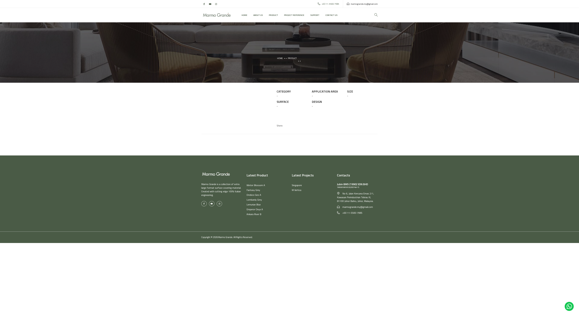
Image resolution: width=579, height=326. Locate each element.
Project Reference (294, 15)
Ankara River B (254, 214)
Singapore (297, 185)
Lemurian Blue (254, 204)
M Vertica (296, 190)
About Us (258, 15)
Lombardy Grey (254, 199)
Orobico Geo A (254, 195)
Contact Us (331, 15)
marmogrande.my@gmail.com (364, 3)
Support (314, 15)
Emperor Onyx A (255, 209)
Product (273, 15)
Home (244, 15)
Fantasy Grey (253, 190)
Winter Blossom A (256, 185)
